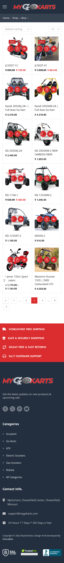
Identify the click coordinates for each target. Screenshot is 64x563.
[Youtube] (26, 409)
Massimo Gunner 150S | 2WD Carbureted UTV (45, 280)
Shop (15, 18)
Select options (17, 49)
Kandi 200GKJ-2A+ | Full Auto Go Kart (17, 107)
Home (6, 18)
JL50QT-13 (11, 65)
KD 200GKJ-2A (13, 150)
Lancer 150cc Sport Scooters (16, 278)
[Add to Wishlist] (10, 49)
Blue (23, 18)
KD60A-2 (40, 235)
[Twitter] (12, 409)
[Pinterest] (19, 409)
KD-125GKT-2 (13, 235)
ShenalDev (8, 539)
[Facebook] (5, 409)
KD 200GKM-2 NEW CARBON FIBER (46, 152)
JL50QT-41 (41, 65)
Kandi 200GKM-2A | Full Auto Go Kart (46, 107)
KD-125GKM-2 (43, 195)
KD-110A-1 (11, 195)
